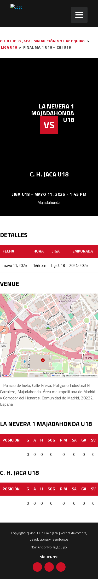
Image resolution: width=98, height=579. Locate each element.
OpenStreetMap (79, 375)
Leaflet (57, 375)
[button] (49, 330)
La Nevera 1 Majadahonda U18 (52, 112)
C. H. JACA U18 (49, 174)
